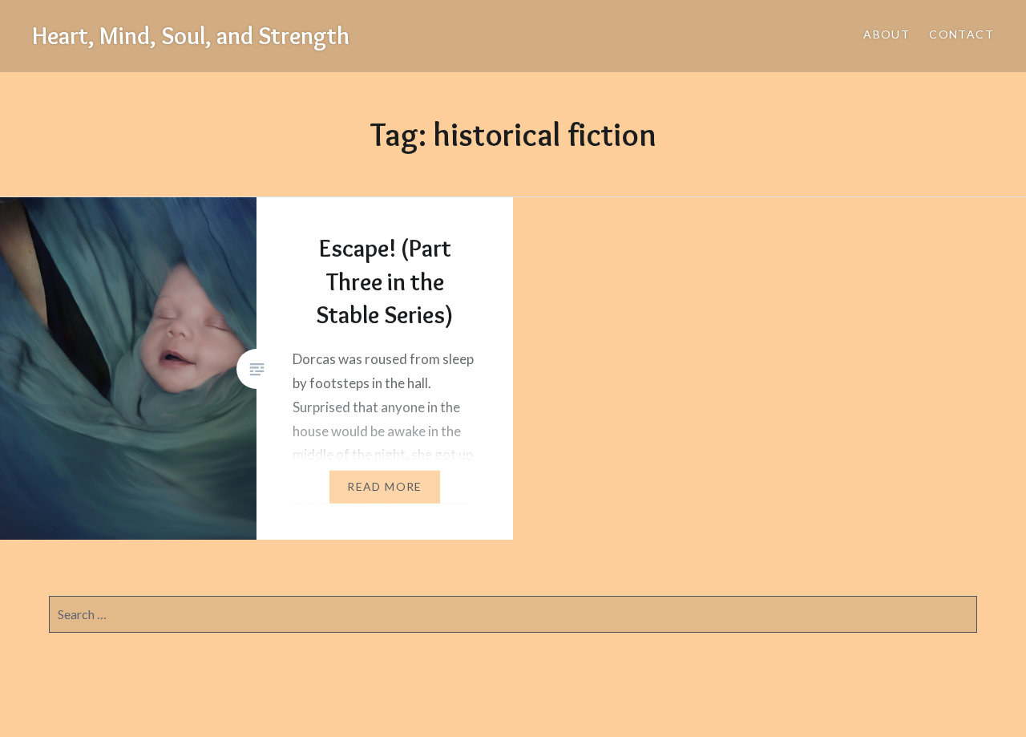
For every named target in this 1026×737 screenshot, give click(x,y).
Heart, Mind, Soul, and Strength (190, 36)
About (886, 34)
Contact (961, 34)
